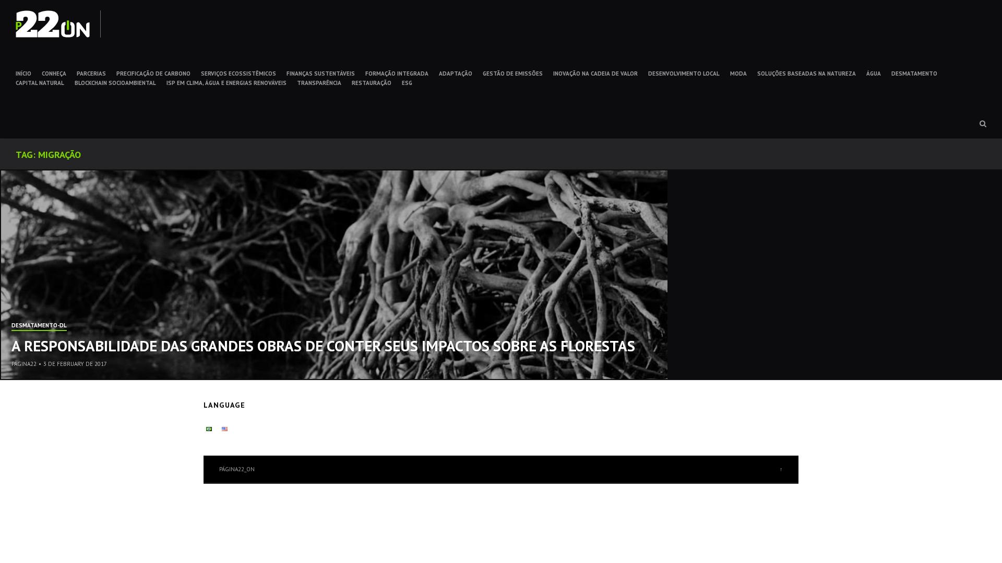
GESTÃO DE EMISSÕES (513, 73)
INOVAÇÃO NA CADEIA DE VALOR (595, 73)
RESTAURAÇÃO (371, 83)
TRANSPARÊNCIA (319, 83)
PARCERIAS (91, 73)
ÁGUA (873, 73)
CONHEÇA (54, 73)
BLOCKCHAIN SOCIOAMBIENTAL (115, 83)
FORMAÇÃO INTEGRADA (396, 73)
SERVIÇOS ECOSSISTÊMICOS (238, 73)
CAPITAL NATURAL (40, 83)
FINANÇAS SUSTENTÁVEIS (321, 73)
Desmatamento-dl (39, 326)
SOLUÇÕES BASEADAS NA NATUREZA (806, 73)
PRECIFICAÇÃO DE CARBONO (153, 73)
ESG (407, 83)
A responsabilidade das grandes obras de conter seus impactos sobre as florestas (323, 346)
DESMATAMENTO (914, 73)
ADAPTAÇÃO (455, 73)
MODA (738, 73)
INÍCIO (23, 73)
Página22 (24, 364)
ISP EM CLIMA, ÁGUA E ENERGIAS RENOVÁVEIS (226, 83)
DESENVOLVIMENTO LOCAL (684, 73)
